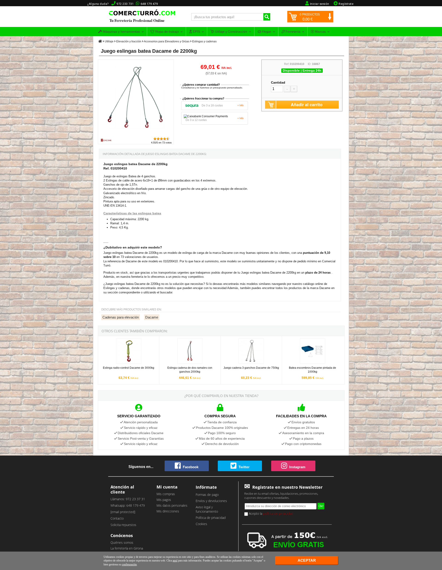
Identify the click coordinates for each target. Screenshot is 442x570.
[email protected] (122, 512)
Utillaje (109, 41)
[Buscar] (266, 16)
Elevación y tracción (128, 41)
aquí (175, 560)
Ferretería (292, 31)
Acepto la (270, 513)
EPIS (196, 31)
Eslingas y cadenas (204, 41)
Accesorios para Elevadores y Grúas (166, 41)
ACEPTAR (307, 560)
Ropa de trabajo (166, 31)
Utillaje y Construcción (230, 31)
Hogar (266, 31)
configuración (129, 564)
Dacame (151, 317)
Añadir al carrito (307, 105)
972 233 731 (125, 4)
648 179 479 (149, 4)
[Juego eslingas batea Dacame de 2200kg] (136, 134)
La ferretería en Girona (126, 548)
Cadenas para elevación (120, 317)
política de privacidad (278, 513)
